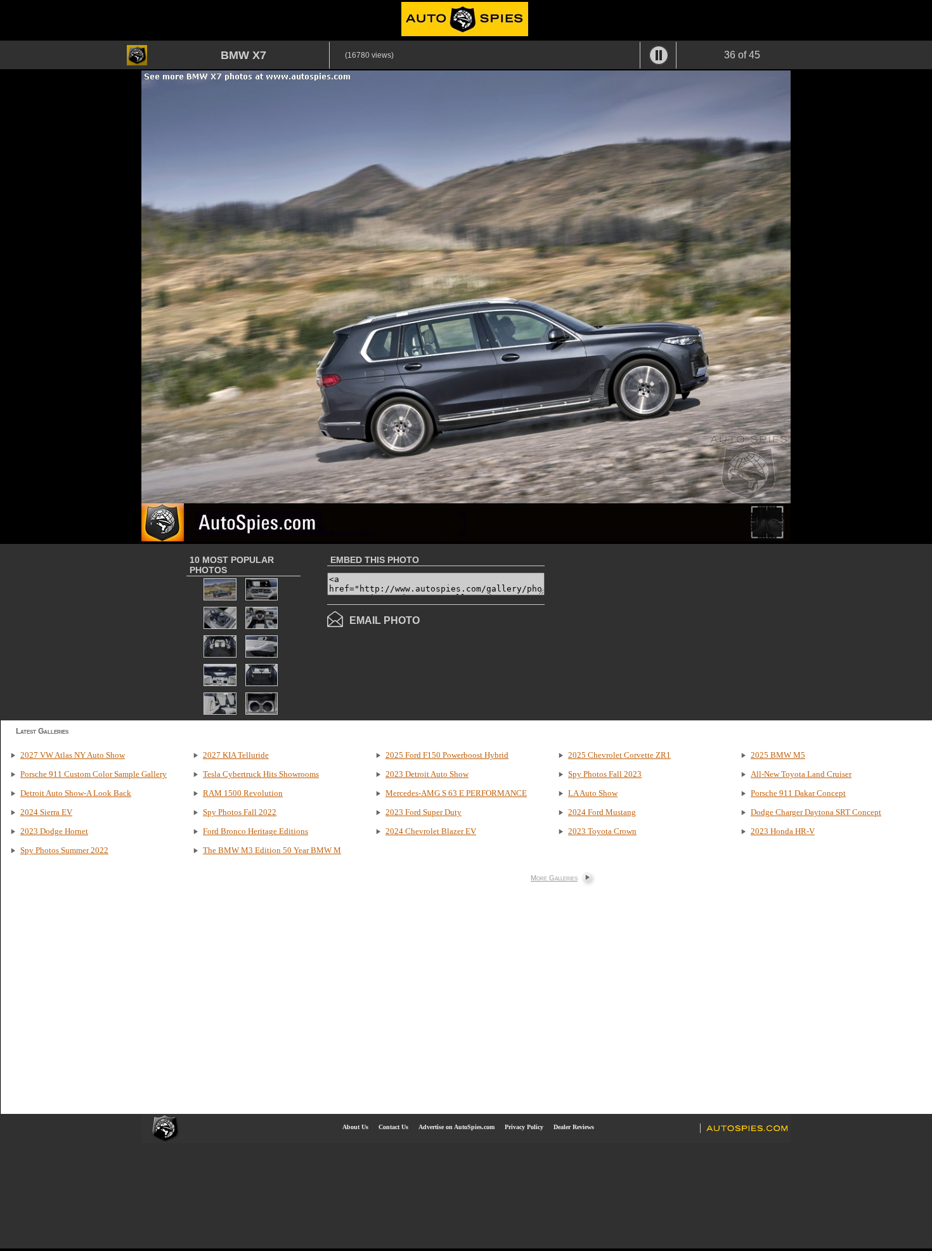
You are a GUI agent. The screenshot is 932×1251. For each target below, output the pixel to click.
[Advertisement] (651, 631)
